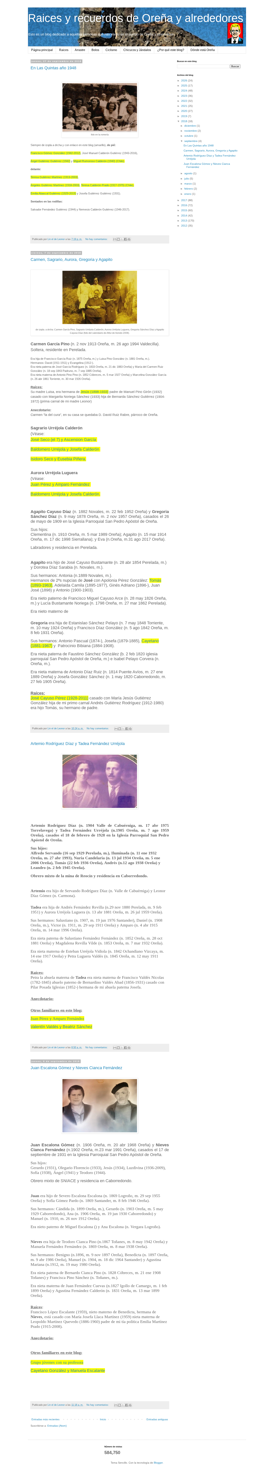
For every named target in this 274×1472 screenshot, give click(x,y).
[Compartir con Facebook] (125, 239)
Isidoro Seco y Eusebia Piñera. (58, 459)
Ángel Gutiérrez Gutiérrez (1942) (50, 161)
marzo (188, 183)
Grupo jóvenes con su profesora (57, 1362)
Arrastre (80, 50)
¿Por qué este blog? (170, 50)
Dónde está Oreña (202, 50)
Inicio (103, 1419)
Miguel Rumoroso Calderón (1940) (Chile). (99, 161)
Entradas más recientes (45, 1419)
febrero (189, 188)
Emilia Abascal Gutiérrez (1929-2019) (53, 193)
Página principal (42, 50)
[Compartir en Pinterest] (129, 239)
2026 (184, 80)
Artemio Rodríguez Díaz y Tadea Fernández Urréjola (78, 743)
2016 (184, 205)
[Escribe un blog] (118, 239)
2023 (184, 95)
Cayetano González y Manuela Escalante (68, 1370)
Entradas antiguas (157, 1419)
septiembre (191, 141)
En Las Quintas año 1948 (53, 68)
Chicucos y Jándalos (137, 50)
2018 (184, 121)
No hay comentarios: (96, 239)
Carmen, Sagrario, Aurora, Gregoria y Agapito (71, 259)
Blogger (158, 1462)
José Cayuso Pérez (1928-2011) (59, 698)
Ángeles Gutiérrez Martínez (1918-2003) (55, 185)
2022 (184, 100)
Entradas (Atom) (57, 1425)
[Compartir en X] (122, 239)
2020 (184, 110)
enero (188, 193)
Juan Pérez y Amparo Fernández (57, 1018)
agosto (188, 173)
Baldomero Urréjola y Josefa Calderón (65, 449)
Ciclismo (111, 50)
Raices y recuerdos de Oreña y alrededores (135, 18)
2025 (184, 85)
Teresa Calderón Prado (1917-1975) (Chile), (107, 185)
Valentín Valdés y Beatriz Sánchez (61, 1026)
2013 (184, 220)
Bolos (95, 50)
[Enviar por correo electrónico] (115, 239)
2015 (184, 210)
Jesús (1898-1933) (94, 392)
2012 (184, 225)
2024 (184, 90)
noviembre (191, 130)
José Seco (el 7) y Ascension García (63, 439)
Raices (63, 50)
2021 (184, 105)
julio (187, 178)
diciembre (190, 125)
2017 (184, 200)
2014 (184, 215)
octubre (189, 135)
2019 (184, 116)
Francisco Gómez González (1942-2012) (56, 153)
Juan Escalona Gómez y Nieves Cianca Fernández (76, 1067)
